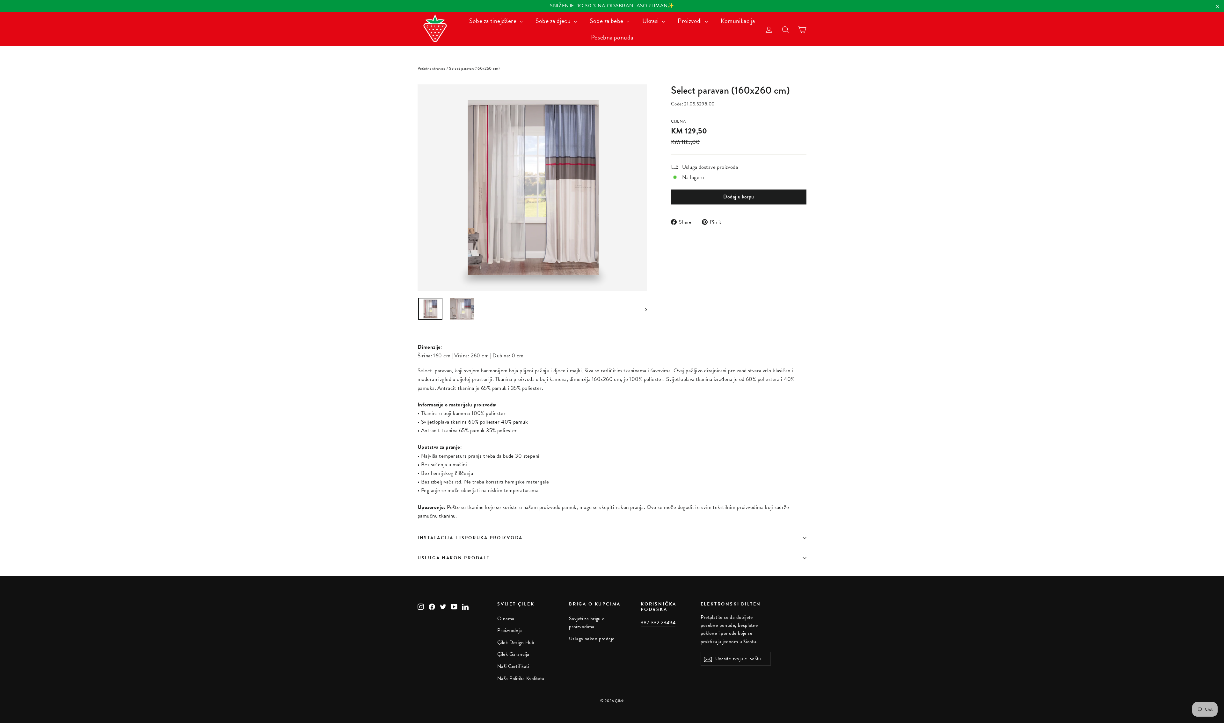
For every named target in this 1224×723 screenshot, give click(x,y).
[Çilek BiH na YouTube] (454, 606)
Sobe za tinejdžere (493, 20)
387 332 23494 (658, 622)
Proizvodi (690, 20)
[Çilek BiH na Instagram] (421, 606)
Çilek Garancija (513, 654)
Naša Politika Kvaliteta (520, 678)
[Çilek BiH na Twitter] (443, 606)
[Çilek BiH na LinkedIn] (465, 606)
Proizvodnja (509, 630)
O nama (505, 618)
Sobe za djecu (554, 20)
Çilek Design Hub (516, 642)
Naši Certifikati (513, 666)
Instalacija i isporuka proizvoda (470, 537)
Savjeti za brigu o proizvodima (587, 622)
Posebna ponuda (612, 37)
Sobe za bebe (607, 20)
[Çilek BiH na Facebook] (432, 606)
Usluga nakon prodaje (454, 558)
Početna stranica (432, 68)
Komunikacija (738, 20)
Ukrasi (651, 20)
